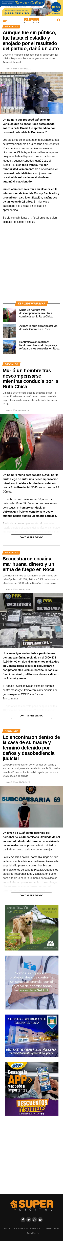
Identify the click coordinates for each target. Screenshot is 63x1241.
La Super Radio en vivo (28, 1228)
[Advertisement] (31, 266)
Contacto (33, 1233)
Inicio (7, 1228)
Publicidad (52, 1228)
